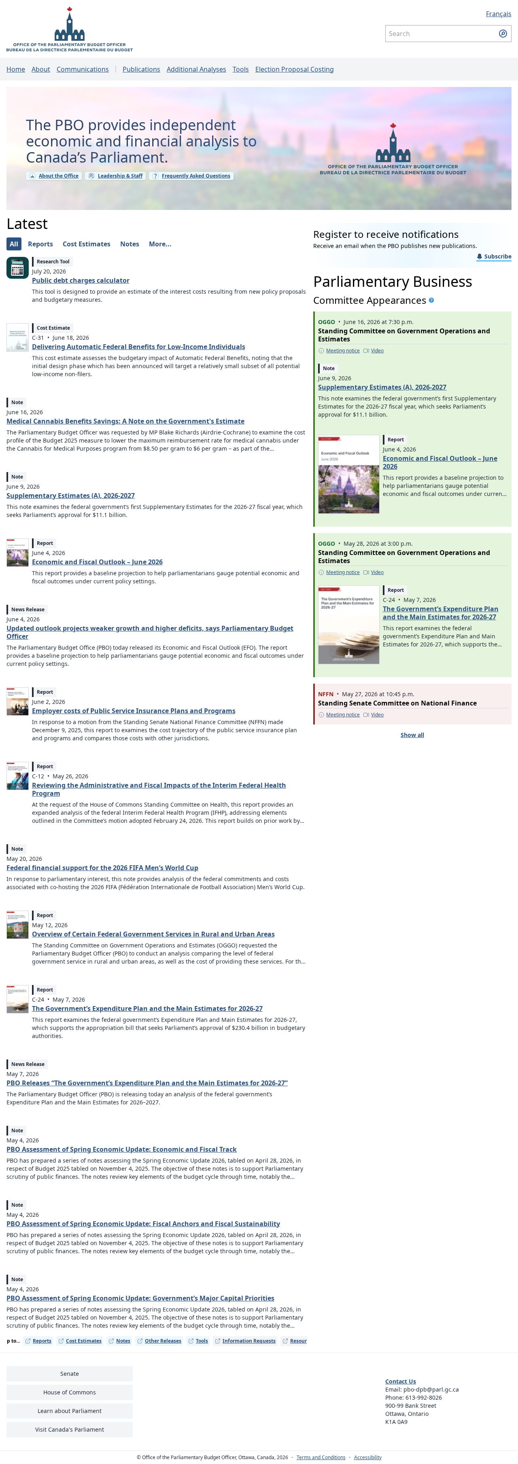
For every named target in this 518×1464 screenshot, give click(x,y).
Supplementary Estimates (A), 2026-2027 (70, 496)
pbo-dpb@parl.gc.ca (431, 1389)
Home (15, 69)
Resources (302, 1340)
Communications (83, 69)
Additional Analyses (196, 69)
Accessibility (368, 1457)
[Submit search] (503, 33)
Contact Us (400, 1381)
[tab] (13, 243)
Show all (412, 735)
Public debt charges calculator (81, 280)
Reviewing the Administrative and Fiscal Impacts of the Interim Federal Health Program (159, 789)
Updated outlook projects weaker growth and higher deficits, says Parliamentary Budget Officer (149, 632)
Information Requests (249, 1340)
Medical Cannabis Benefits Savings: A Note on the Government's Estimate (125, 421)
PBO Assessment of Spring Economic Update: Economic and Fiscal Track (121, 1149)
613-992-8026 (423, 1397)
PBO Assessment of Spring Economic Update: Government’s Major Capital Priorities (140, 1298)
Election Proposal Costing (294, 69)
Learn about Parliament (70, 1411)
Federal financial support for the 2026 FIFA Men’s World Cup (102, 868)
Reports (42, 1340)
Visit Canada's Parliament (69, 1429)
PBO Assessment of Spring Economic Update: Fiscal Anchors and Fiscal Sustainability (143, 1224)
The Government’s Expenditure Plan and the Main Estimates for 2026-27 (147, 1008)
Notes (123, 1340)
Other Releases (163, 1340)
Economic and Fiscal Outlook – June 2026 (97, 562)
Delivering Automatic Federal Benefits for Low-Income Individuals (138, 347)
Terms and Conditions (321, 1457)
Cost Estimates (84, 1340)
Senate (69, 1373)
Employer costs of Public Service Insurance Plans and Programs (134, 711)
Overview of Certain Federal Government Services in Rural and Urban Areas (153, 934)
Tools (241, 69)
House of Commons (69, 1392)
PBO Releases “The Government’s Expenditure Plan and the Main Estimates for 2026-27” (147, 1083)
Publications (141, 69)
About (41, 69)
